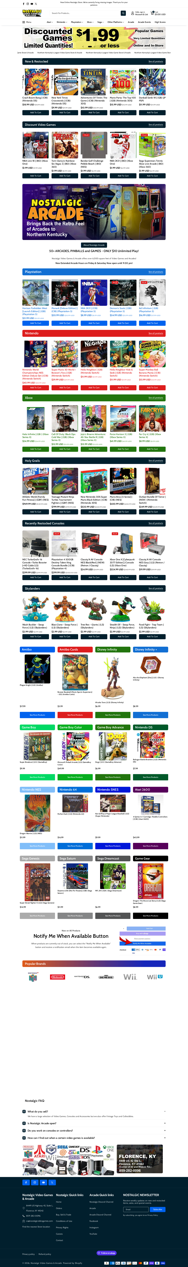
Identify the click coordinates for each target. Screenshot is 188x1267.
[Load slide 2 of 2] (93, 46)
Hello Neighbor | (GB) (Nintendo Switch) (91, 371)
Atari (49, 22)
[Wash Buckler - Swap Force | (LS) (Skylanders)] (35, 609)
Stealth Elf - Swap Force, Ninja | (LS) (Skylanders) (122, 626)
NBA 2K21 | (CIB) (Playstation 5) (89, 310)
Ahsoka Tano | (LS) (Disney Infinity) (109, 702)
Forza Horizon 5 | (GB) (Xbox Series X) (121, 436)
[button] (158, 13)
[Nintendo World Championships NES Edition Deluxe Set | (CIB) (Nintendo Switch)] (35, 354)
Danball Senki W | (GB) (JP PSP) (152, 99)
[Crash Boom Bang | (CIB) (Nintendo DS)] (35, 82)
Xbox (89, 22)
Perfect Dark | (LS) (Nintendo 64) (71, 814)
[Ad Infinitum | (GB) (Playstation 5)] (152, 292)
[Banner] (33, 977)
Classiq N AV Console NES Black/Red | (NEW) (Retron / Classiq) (92, 562)
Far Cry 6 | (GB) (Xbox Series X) (150, 436)
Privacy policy (28, 1254)
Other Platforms (115, 22)
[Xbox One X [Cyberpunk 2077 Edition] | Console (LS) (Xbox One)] (123, 543)
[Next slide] (100, 46)
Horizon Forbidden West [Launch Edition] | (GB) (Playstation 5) (34, 311)
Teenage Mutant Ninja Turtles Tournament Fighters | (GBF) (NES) (63, 499)
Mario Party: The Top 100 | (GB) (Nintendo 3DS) (123, 99)
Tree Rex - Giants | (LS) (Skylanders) (92, 626)
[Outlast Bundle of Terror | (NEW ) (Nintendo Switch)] (152, 481)
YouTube (93, 1234)
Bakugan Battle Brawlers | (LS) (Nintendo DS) (149, 760)
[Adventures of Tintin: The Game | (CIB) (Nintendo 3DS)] (94, 82)
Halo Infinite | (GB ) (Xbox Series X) (35, 436)
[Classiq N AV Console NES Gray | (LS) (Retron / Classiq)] (152, 543)
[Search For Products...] (123, 13)
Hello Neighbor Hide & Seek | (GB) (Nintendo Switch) (121, 372)
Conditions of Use (64, 1221)
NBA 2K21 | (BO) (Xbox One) (121, 162)
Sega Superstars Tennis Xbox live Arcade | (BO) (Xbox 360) (151, 163)
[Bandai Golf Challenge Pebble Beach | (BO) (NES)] (94, 145)
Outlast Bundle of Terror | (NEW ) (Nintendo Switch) (152, 499)
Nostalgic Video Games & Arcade (46, 1263)
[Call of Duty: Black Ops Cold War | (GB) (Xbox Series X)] (65, 418)
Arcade (93, 1208)
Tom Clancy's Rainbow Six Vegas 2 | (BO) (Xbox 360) (64, 163)
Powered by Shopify (72, 1263)
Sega (99, 22)
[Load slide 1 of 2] (88, 46)
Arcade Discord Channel (100, 1214)
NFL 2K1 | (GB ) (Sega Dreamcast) (108, 890)
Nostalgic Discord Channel (101, 1202)
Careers (59, 1234)
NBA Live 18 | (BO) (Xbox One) (35, 162)
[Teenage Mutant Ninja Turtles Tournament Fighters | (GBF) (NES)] (65, 481)
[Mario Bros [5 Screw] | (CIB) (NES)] (123, 481)
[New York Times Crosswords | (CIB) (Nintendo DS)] (65, 82)
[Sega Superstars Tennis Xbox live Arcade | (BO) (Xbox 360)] (152, 145)
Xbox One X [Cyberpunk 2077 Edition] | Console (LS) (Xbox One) (122, 562)
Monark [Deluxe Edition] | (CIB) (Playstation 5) (65, 310)
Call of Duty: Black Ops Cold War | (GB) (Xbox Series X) (63, 437)
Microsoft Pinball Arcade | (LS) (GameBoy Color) (74, 763)
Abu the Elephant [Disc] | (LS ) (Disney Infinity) (148, 678)
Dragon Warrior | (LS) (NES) (31, 833)
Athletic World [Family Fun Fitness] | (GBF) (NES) (35, 498)
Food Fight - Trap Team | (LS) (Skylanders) (151, 626)
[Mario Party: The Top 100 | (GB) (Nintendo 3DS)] (123, 82)
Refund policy (45, 1254)
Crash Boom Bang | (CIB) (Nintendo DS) (35, 99)
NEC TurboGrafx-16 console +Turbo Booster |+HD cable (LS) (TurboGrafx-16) (34, 564)
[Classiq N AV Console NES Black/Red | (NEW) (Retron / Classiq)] (94, 543)
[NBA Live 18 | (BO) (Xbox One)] (35, 145)
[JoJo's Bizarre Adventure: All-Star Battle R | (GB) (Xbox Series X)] (94, 418)
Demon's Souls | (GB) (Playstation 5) (121, 310)
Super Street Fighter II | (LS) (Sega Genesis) (37, 903)
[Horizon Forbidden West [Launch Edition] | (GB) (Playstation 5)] (35, 292)
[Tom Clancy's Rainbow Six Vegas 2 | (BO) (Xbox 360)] (65, 145)
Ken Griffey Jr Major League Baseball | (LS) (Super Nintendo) (112, 815)
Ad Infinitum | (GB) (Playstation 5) (148, 310)
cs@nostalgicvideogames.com (39, 1221)
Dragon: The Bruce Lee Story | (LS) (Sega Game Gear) (149, 902)
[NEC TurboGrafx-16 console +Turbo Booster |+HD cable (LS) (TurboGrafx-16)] (35, 543)
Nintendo (61, 22)
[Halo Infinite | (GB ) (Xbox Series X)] (35, 418)
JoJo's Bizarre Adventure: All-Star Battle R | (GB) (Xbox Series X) (93, 437)
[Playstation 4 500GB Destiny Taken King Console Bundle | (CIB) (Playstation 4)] (65, 543)
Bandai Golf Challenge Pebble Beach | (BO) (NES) (92, 163)
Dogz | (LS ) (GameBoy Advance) (108, 762)
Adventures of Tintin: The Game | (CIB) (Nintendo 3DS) (94, 100)
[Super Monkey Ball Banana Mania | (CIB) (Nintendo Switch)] (152, 354)
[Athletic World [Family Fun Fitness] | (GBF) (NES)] (35, 481)
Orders (59, 1208)
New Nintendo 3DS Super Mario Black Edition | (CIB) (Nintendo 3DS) (94, 499)
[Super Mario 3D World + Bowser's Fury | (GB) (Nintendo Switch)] (65, 354)
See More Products (37, 715)
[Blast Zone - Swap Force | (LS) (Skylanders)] (65, 609)
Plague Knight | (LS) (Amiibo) (31, 685)
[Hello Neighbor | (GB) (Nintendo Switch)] (94, 354)
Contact (59, 1240)
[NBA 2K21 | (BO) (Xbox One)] (123, 145)
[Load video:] (94, 1033)
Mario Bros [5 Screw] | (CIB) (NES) (121, 498)
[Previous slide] (83, 46)
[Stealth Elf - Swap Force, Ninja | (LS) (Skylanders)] (123, 609)
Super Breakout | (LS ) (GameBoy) (33, 762)
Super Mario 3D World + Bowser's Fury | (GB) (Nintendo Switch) (64, 372)
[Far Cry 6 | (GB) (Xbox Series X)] (152, 418)
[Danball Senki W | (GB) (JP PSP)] (152, 82)
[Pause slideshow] (105, 46)
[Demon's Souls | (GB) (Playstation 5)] (123, 292)
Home (59, 1202)
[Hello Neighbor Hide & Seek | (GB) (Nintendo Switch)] (123, 354)
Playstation (76, 22)
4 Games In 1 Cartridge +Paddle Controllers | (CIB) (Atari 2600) (150, 818)
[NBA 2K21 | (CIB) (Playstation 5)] (94, 292)
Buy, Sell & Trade (63, 1214)
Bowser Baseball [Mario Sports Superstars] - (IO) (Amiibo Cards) (75, 693)
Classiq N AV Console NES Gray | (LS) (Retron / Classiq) (151, 562)
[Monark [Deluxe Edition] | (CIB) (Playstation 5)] (65, 292)
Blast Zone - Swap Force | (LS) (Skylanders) (64, 626)
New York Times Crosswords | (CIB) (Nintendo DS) (61, 100)
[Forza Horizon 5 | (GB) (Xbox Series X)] (123, 418)
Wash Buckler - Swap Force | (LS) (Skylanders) (34, 626)
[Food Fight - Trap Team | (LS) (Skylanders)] (152, 609)
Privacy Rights (62, 1227)
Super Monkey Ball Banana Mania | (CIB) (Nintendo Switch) (150, 372)
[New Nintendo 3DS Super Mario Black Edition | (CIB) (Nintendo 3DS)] (94, 481)
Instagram (94, 1227)
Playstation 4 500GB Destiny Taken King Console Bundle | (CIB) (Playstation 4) (63, 564)
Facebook (94, 1221)
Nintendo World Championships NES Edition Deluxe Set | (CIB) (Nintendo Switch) (35, 374)
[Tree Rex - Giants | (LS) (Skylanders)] (94, 609)
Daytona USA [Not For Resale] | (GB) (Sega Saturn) (75, 891)
